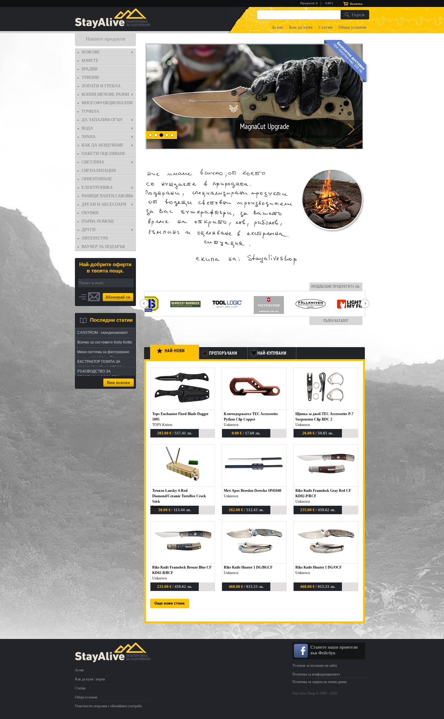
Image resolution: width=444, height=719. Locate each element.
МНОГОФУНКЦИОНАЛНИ (107, 103)
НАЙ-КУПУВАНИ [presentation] (271, 353)
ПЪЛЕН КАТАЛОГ (336, 320)
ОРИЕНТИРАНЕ (97, 179)
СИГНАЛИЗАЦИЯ (99, 170)
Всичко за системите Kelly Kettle (104, 342)
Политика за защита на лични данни (319, 682)
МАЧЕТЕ (90, 60)
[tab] (105, 52)
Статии (325, 27)
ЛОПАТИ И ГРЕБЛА (101, 86)
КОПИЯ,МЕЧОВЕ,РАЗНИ (105, 94)
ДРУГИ (88, 229)
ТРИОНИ (90, 77)
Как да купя (301, 27)
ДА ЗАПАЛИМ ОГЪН (102, 120)
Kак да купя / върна (90, 679)
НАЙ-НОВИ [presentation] (175, 350)
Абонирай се (117, 297)
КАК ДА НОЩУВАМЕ (103, 145)
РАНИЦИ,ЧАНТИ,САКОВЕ (107, 196)
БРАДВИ (90, 69)
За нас (277, 27)
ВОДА (87, 128)
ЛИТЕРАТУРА (95, 238)
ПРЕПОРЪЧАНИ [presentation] (223, 353)
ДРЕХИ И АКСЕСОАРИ (104, 204)
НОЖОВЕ (91, 52)
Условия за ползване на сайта (314, 665)
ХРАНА (88, 136)
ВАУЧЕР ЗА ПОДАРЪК (103, 246)
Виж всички (118, 382)
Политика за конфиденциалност (316, 674)
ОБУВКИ (90, 213)
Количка (356, 3)
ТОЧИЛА (90, 111)
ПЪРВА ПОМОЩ (98, 221)
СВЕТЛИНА (93, 162)
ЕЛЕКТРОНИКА (97, 187)
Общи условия (352, 27)
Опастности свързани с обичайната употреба (108, 706)
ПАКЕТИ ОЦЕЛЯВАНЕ (104, 153)
